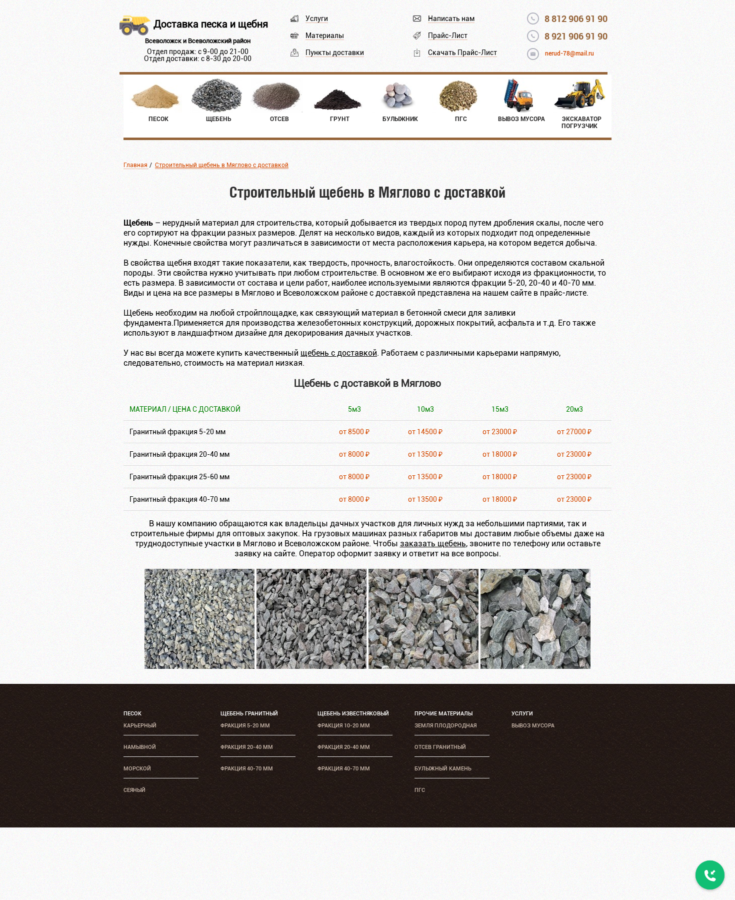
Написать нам (451, 19)
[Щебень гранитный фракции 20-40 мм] (311, 666)
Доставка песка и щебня (211, 24)
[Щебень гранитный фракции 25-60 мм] (423, 666)
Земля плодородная (445, 725)
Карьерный (140, 725)
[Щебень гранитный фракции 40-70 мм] (535, 666)
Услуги (317, 19)
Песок (133, 713)
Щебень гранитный (249, 713)
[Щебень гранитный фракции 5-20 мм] (199, 666)
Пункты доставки (335, 53)
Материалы (325, 36)
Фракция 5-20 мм (245, 725)
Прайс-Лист (448, 36)
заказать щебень (433, 543)
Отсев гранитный (440, 747)
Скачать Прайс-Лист (462, 53)
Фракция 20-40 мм (246, 747)
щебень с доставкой (338, 353)
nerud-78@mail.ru (569, 53)
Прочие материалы (443, 713)
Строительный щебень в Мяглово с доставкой (221, 165)
